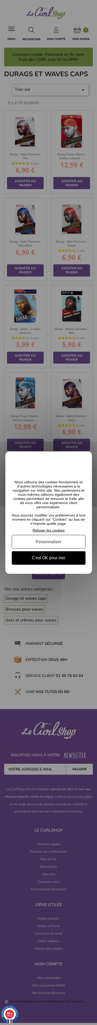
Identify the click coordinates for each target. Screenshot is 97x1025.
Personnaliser (48, 542)
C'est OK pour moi (48, 558)
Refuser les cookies (49, 530)
